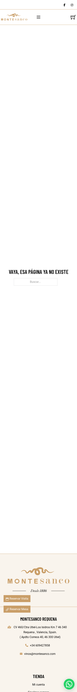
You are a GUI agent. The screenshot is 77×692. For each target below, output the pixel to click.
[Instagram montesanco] (72, 4)
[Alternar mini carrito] (73, 17)
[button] (69, 684)
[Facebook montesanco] (64, 4)
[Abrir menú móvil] (38, 17)
